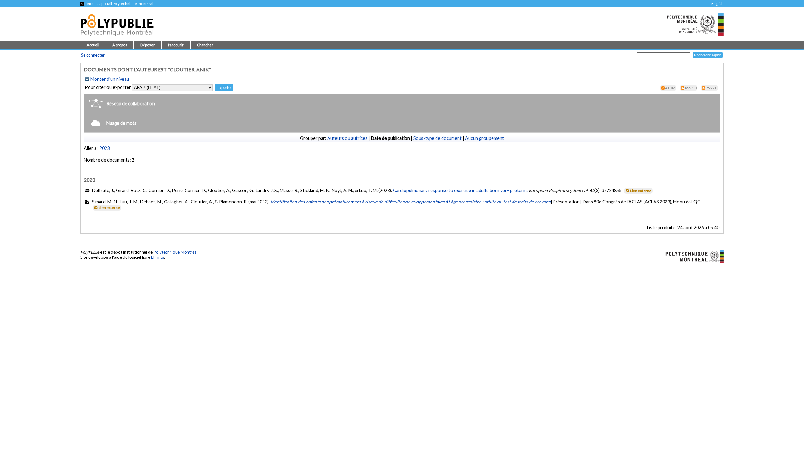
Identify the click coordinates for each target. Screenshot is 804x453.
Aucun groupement (484, 138)
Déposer (147, 45)
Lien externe (640, 190)
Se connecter (93, 55)
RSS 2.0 (711, 88)
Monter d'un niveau (109, 79)
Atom (670, 88)
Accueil (93, 45)
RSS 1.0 (691, 88)
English (717, 4)
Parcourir (176, 45)
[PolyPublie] (117, 37)
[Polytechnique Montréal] (692, 255)
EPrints (157, 257)
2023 (105, 148)
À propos (119, 45)
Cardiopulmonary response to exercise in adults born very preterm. (460, 190)
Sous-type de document (437, 138)
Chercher (205, 45)
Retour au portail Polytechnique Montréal (116, 4)
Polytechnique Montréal (176, 252)
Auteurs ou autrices (347, 138)
